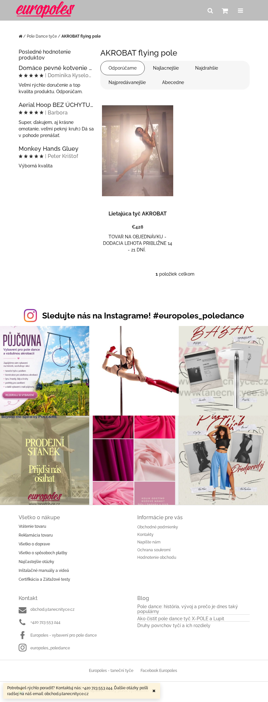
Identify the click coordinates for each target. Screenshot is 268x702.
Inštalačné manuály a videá (44, 570)
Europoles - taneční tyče (111, 670)
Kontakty (145, 534)
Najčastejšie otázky (36, 561)
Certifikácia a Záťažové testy (44, 579)
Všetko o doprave (34, 544)
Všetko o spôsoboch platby (43, 553)
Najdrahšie (206, 68)
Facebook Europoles (159, 670)
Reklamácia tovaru (36, 535)
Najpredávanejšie (127, 82)
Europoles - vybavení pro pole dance (63, 635)
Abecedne (173, 82)
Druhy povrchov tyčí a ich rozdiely (173, 625)
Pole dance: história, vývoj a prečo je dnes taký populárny (187, 609)
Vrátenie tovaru (32, 526)
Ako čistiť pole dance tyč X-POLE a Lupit (180, 618)
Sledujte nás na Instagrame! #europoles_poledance (143, 315)
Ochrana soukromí (154, 550)
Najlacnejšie (166, 68)
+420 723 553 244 (45, 622)
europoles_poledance (50, 648)
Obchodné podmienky (157, 527)
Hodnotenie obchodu (156, 557)
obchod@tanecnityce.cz (52, 609)
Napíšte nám (148, 542)
